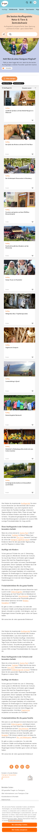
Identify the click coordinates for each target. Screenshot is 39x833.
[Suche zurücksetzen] (34, 34)
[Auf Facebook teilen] (11, 767)
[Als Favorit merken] (33, 120)
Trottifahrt (15, 535)
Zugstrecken (25, 710)
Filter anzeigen (10, 78)
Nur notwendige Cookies (19, 824)
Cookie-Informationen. (15, 820)
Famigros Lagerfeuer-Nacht (20, 539)
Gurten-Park (24, 533)
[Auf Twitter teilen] (17, 767)
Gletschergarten (16, 592)
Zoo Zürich (20, 537)
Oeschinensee (23, 596)
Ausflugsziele (25, 503)
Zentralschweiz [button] (18, 83)
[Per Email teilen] (27, 767)
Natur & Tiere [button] (6, 83)
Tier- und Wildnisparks (24, 737)
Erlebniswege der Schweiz (21, 670)
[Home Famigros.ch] (4, 4)
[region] (19, 817)
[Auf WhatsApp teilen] (22, 767)
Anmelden (8, 68)
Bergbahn (5, 735)
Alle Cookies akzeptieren (19, 830)
